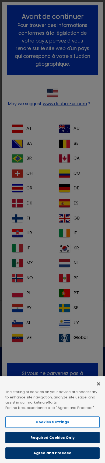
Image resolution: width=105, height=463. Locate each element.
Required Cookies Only (52, 437)
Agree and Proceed (52, 452)
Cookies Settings (52, 422)
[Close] (98, 384)
